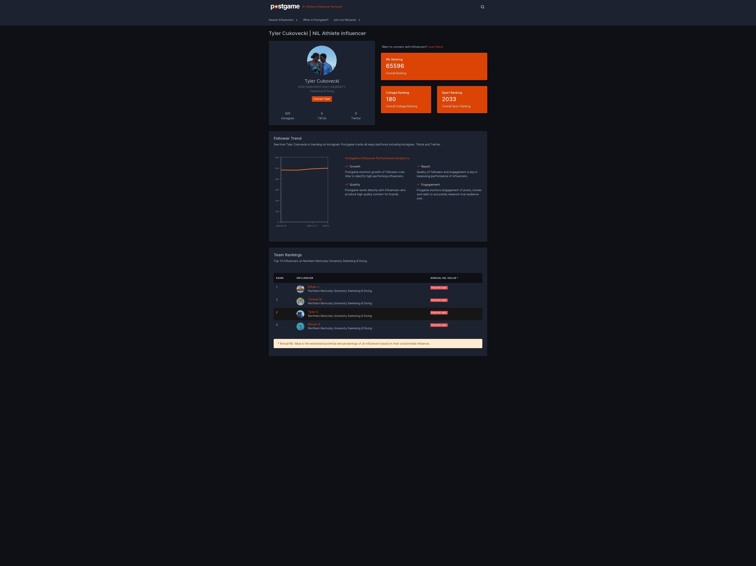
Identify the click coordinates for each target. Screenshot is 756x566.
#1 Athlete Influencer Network (322, 6)
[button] (482, 7)
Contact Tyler (322, 98)
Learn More (435, 46)
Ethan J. (314, 287)
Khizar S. (314, 324)
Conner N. (315, 299)
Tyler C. (313, 312)
